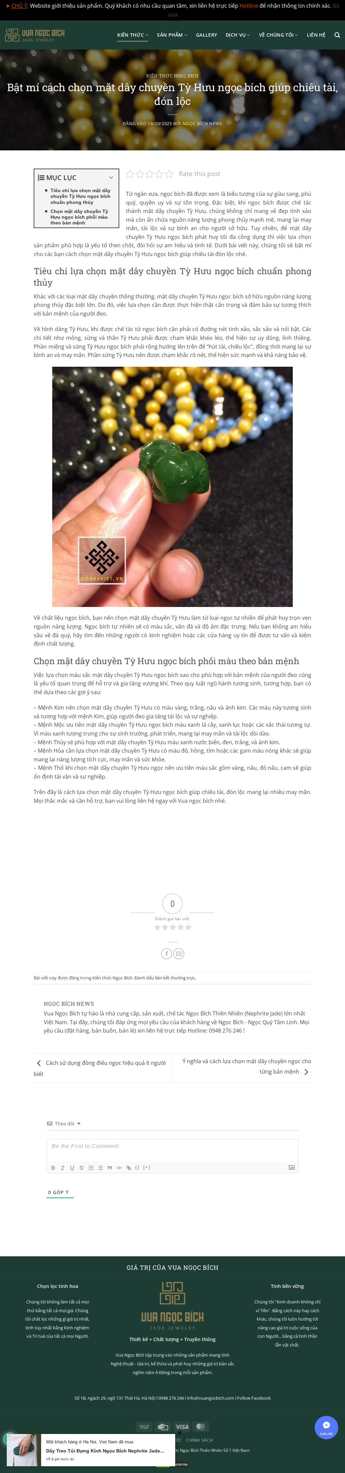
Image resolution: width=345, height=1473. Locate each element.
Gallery (206, 35)
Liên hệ (316, 35)
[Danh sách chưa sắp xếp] (100, 1168)
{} (137, 1167)
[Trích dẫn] (110, 1168)
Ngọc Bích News (202, 123)
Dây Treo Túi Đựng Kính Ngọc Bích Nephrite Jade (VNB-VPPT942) (105, 1450)
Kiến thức (130, 35)
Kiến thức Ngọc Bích (172, 75)
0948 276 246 (171, 1398)
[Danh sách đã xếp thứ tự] (91, 1168)
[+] (147, 1167)
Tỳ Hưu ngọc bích (109, 346)
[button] (337, 35)
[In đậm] (53, 1168)
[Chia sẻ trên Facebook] (166, 953)
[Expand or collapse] (111, 178)
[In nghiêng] (62, 1168)
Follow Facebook (254, 1398)
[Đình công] (81, 1168)
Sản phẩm (170, 35)
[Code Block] (119, 1168)
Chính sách (199, 1440)
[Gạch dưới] (72, 1168)
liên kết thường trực (175, 978)
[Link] (128, 1168)
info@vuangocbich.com (210, 1398)
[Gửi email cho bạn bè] (178, 953)
